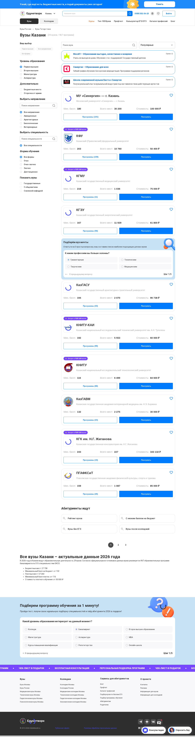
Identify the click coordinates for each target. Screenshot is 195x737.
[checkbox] (97, 396)
